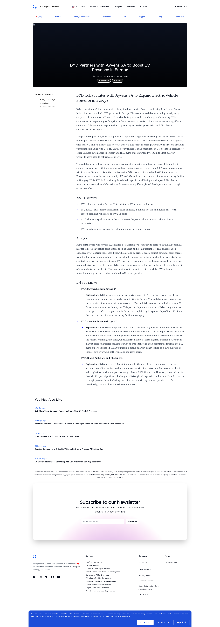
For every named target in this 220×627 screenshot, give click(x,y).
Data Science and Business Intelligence (103, 572)
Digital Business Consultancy (98, 584)
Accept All (145, 622)
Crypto (142, 16)
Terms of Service (146, 581)
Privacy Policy (145, 575)
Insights (118, 6)
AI (125, 16)
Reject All (181, 622)
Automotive (104, 80)
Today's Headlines (82, 16)
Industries (104, 6)
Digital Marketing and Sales (98, 568)
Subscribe (132, 521)
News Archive (171, 562)
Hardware (180, 16)
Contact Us (181, 6)
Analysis (81, 238)
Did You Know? (86, 282)
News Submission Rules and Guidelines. (86, 471)
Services (92, 6)
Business (107, 16)
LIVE (40, 17)
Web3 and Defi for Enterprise (98, 578)
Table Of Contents (44, 94)
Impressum (143, 594)
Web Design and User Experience (100, 591)
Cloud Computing (93, 565)
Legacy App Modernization (97, 588)
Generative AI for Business (97, 575)
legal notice (125, 616)
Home (57, 16)
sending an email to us (114, 475)
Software (131, 6)
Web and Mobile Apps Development (101, 581)
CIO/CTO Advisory (94, 562)
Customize (163, 622)
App (160, 16)
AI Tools (143, 6)
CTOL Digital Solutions (49, 6)
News (83, 6)
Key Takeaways (86, 198)
